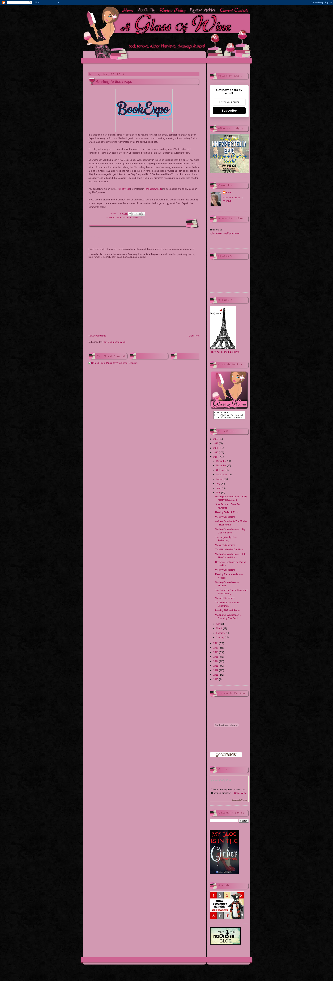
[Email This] (130, 214)
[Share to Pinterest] (143, 214)
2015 (216, 656)
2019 (216, 457)
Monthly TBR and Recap (227, 610)
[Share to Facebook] (140, 214)
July (218, 483)
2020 (216, 452)
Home (103, 335)
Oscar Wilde (240, 793)
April (218, 624)
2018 (216, 643)
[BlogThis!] (133, 214)
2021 (216, 448)
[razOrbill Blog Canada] (225, 943)
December (221, 461)
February (221, 633)
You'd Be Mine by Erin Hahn (229, 549)
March (219, 628)
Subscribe (229, 110)
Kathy (229, 192)
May (218, 492)
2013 (216, 665)
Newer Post (94, 335)
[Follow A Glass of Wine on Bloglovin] (223, 348)
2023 (216, 439)
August (220, 479)
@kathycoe (124, 189)
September (222, 474)
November (221, 465)
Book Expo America (131, 217)
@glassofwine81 (154, 189)
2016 (216, 652)
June (219, 488)
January (220, 637)
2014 (216, 661)
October (220, 470)
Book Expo (112, 217)
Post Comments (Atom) (114, 342)
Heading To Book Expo (226, 512)
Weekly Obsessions (225, 517)
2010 (216, 679)
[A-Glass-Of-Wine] (229, 408)
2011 (216, 674)
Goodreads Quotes (239, 800)
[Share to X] (136, 214)
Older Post (194, 335)
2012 (216, 670)
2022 (216, 443)
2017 (216, 647)
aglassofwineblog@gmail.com (225, 233)
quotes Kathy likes (221, 780)
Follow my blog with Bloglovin (224, 352)
